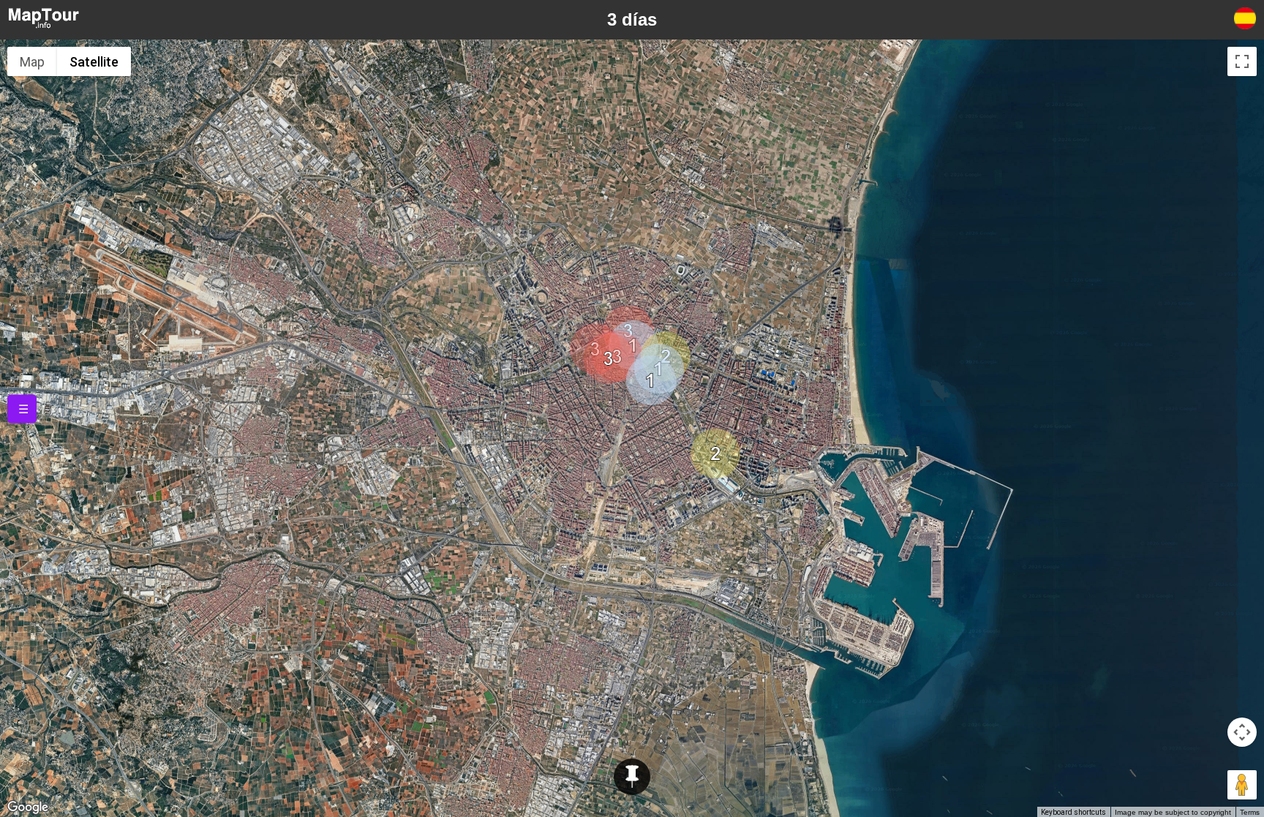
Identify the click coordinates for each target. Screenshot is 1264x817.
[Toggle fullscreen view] (1242, 61)
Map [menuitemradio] (32, 61)
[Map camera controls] (1242, 732)
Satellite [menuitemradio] (93, 61)
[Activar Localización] (632, 776)
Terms (1250, 812)
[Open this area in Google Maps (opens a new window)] (28, 807)
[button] (651, 380)
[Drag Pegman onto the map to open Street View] (1242, 784)
